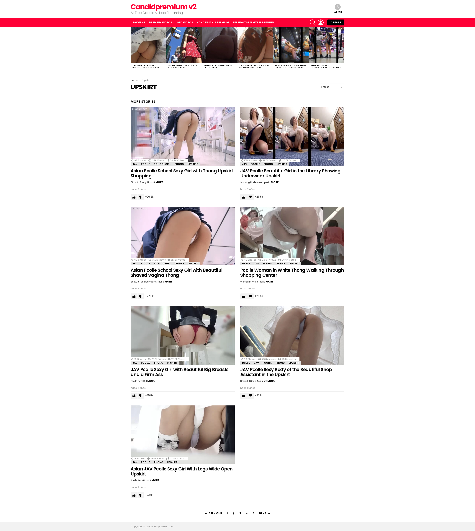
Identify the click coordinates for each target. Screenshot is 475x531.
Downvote (140, 197)
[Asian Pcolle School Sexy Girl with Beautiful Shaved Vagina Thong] (183, 236)
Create (336, 22)
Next (342, 49)
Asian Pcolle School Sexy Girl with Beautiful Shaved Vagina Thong (176, 272)
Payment (138, 22)
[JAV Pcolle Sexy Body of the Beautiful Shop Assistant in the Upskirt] (292, 335)
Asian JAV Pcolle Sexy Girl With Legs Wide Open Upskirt (181, 471)
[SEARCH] (313, 22)
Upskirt (193, 164)
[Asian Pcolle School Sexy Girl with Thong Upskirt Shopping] (183, 136)
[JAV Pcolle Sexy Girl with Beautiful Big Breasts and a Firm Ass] (183, 335)
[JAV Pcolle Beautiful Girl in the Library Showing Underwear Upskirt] (292, 136)
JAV (134, 164)
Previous (132, 49)
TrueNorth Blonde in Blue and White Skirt (182, 66)
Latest (338, 12)
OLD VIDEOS (185, 22)
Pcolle (145, 164)
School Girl (162, 164)
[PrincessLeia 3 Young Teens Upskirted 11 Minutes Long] (291, 45)
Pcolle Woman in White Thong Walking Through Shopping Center (292, 272)
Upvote (134, 197)
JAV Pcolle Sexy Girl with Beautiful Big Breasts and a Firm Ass (180, 372)
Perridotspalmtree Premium (253, 22)
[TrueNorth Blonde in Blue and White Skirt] (184, 45)
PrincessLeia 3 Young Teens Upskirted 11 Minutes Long (290, 66)
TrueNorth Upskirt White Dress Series (218, 66)
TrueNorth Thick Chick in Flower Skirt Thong (254, 66)
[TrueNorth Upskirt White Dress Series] (220, 45)
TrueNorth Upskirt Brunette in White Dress (146, 66)
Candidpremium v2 (163, 7)
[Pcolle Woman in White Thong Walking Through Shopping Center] (292, 236)
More (159, 182)
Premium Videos (160, 22)
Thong (179, 164)
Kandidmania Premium (213, 22)
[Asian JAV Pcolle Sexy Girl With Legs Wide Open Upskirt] (183, 434)
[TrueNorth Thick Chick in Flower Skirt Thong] (255, 45)
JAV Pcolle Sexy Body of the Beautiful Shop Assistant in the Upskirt (286, 372)
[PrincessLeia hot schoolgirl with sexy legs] (326, 45)
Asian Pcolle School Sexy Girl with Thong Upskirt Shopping (182, 173)
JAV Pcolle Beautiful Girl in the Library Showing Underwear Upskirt (290, 173)
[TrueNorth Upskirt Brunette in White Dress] (148, 45)
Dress (246, 263)
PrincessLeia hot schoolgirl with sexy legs (326, 66)
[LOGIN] (321, 22)
